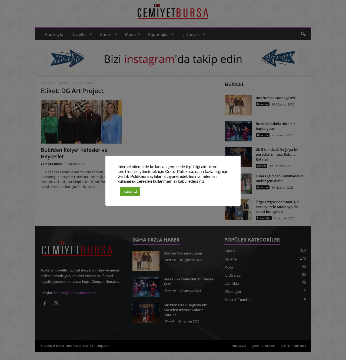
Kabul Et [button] (130, 191)
